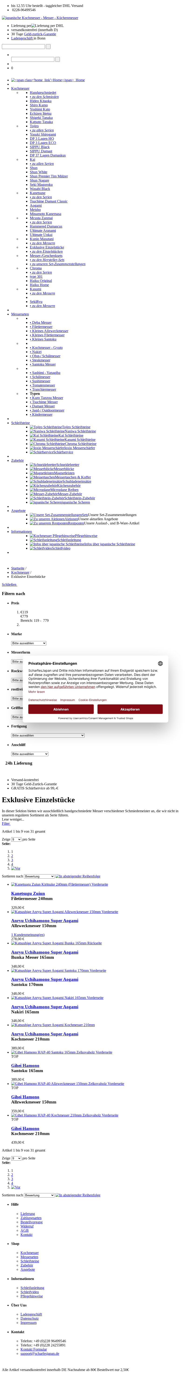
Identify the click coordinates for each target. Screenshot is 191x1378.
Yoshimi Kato (40, 109)
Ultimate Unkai (41, 235)
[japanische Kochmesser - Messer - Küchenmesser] (40, 18)
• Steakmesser (40, 360)
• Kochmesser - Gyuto (46, 348)
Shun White (38, 172)
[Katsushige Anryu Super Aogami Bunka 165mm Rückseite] (56, 943)
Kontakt (26, 1235)
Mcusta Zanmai (41, 218)
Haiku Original (41, 281)
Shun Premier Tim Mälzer (49, 176)
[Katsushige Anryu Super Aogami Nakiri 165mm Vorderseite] (57, 998)
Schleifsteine (20, 423)
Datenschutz (29, 1318)
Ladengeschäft (22, 38)
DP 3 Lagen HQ (42, 139)
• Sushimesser (40, 381)
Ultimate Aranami (43, 230)
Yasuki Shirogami (43, 134)
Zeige (6, 839)
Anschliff (18, 745)
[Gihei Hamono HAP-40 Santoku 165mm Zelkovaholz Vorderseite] (61, 1052)
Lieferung (27, 1214)
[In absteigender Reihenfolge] (77, 876)
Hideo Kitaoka (40, 101)
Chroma (36, 268)
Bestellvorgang (31, 1222)
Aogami (36, 205)
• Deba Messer (40, 322)
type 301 (36, 276)
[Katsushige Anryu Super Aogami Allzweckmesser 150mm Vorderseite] (64, 912)
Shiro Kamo (39, 105)
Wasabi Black (40, 189)
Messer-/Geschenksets (46, 256)
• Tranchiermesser (43, 389)
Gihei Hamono (25, 1065)
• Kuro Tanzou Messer (46, 398)
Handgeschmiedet (43, 93)
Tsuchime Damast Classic (49, 201)
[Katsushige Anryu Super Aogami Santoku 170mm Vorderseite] (58, 970)
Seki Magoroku (41, 185)
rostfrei (17, 689)
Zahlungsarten (30, 1218)
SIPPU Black (40, 147)
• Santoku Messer (43, 364)
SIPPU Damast (41, 151)
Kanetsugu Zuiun (28, 893)
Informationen (21, 532)
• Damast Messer (42, 406)
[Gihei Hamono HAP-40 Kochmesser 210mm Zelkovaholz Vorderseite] (64, 1115)
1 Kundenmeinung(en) (27, 935)
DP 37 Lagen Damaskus (48, 155)
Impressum (28, 1323)
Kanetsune (37, 193)
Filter (6, 823)
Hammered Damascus (46, 226)
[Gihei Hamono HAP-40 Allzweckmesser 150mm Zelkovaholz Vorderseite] (67, 1084)
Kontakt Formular (33, 1349)
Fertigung (19, 726)
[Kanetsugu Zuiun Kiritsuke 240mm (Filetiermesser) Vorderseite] (59, 884)
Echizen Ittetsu (40, 113)
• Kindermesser (41, 414)
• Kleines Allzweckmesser (49, 331)
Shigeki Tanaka (41, 118)
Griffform (19, 708)
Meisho (35, 210)
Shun (34, 168)
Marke (16, 634)
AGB (24, 1230)
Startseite (17, 568)
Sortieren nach (12, 876)
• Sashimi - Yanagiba (45, 373)
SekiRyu (36, 302)
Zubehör (17, 460)
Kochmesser (20, 88)
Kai (32, 159)
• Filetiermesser (41, 327)
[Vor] (15, 868)
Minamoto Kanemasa (45, 214)
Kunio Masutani (42, 239)
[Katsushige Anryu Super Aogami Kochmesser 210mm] (53, 1025)
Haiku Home (39, 285)
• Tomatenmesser (42, 385)
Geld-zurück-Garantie (40, 34)
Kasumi (35, 289)
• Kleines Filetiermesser (47, 335)
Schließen (9, 584)
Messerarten (20, 314)
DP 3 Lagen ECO (43, 143)
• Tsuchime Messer (44, 402)
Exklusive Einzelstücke (47, 247)
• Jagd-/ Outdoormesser (47, 410)
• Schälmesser (40, 377)
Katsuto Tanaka (41, 122)
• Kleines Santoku (43, 339)
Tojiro (34, 126)
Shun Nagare (39, 180)
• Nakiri (35, 352)
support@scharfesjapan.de (39, 1353)
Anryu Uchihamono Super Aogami (44, 920)
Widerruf (27, 1226)
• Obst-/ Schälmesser (45, 356)
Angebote (18, 511)
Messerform (20, 652)
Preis (15, 603)
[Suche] (48, 46)
